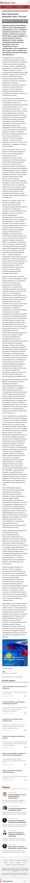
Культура (18, 862)
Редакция (8, 864)
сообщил (5, 89)
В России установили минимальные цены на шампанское (15, 687)
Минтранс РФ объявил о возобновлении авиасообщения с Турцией (14, 702)
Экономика (17, 860)
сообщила (17, 339)
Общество (20, 7)
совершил (12, 620)
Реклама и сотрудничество (18, 864)
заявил (12, 213)
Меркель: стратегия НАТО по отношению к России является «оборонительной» (14, 754)
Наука (11, 862)
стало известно (6, 457)
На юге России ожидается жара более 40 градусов (14, 737)
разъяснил (5, 164)
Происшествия (24, 860)
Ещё (24, 881)
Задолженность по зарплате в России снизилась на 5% (13, 720)
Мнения (6, 787)
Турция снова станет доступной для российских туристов (12, 771)
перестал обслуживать (14, 424)
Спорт (24, 862)
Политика (8, 7)
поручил (13, 441)
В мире (5, 862)
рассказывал (14, 303)
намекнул (18, 267)
